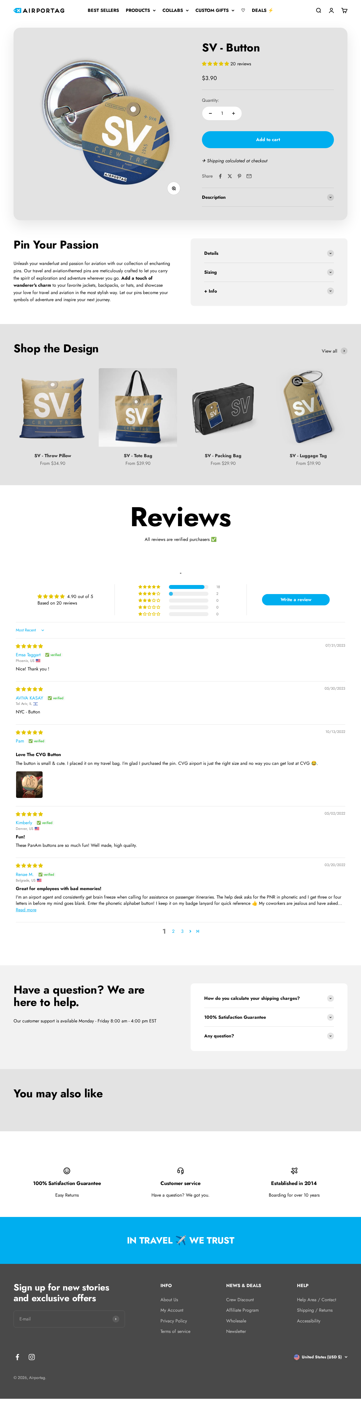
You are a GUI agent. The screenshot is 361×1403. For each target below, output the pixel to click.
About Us (169, 1299)
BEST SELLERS (103, 10)
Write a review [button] (296, 599)
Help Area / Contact (316, 1299)
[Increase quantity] (233, 113)
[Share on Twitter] (230, 176)
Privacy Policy (173, 1321)
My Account (171, 1310)
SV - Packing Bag (223, 455)
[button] (216, 64)
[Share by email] (249, 176)
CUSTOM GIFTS (212, 10)
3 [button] (182, 931)
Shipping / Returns (315, 1310)
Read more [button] (26, 909)
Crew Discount (240, 1299)
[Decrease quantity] (210, 113)
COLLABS (172, 10)
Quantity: (210, 100)
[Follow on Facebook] (17, 1357)
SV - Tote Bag (138, 455)
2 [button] (173, 931)
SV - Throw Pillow (52, 455)
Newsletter (236, 1331)
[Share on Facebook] (220, 176)
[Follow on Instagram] (32, 1357)
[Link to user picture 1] (29, 784)
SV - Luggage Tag (308, 455)
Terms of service (175, 1331)
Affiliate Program (242, 1310)
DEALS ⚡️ (263, 10)
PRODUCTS (138, 10)
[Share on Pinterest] (239, 176)
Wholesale (236, 1321)
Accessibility (308, 1321)
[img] (29, 646)
